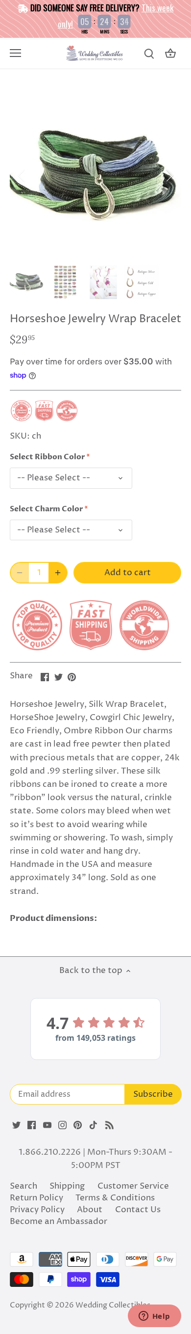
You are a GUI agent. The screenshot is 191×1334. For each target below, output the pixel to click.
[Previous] (22, 175)
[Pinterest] (77, 1125)
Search (23, 1186)
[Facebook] (31, 1125)
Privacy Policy (37, 1210)
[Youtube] (47, 1125)
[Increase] (57, 572)
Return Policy (36, 1198)
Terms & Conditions (115, 1198)
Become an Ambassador (58, 1221)
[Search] (149, 53)
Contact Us (138, 1210)
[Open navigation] (15, 53)
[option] (95, 175)
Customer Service (133, 1186)
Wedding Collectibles (112, 1305)
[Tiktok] (93, 1125)
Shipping (67, 1186)
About (89, 1210)
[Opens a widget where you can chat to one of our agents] (154, 1317)
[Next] (169, 175)
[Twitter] (16, 1125)
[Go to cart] (170, 53)
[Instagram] (62, 1125)
